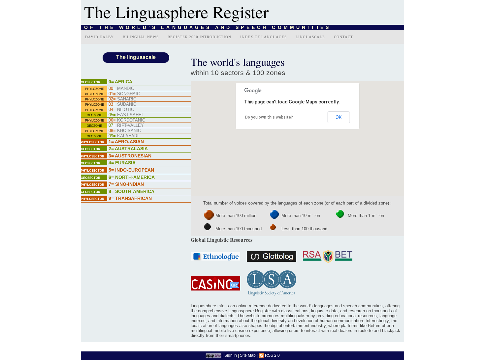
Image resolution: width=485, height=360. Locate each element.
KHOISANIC (125, 130)
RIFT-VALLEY (126, 125)
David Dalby (99, 37)
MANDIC (121, 88)
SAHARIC (122, 99)
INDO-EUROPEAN (131, 170)
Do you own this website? (269, 117)
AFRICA (120, 81)
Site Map (248, 355)
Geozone (94, 115)
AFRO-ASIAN (126, 141)
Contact (343, 37)
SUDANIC (122, 104)
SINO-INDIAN (126, 184)
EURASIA (122, 162)
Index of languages (263, 37)
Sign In (230, 355)
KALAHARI (124, 135)
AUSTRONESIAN (130, 155)
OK (338, 117)
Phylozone (94, 89)
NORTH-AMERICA (132, 177)
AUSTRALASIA (128, 148)
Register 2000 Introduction (199, 37)
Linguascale (310, 37)
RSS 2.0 (272, 355)
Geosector (90, 82)
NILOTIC (121, 109)
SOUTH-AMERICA (131, 191)
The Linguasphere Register (176, 11)
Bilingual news (141, 37)
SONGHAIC (124, 93)
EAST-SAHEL (126, 114)
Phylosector (92, 142)
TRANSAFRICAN (130, 198)
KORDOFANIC (127, 120)
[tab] (136, 82)
